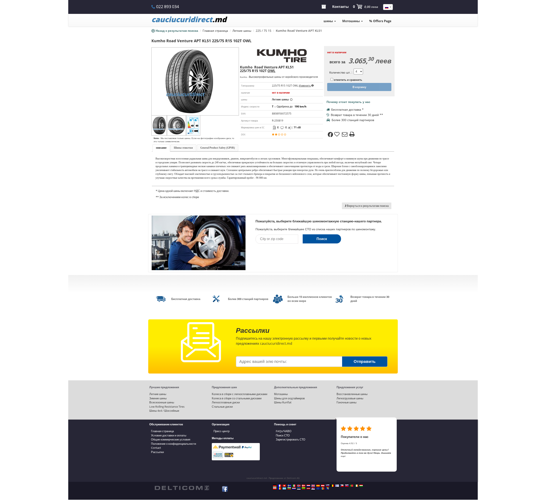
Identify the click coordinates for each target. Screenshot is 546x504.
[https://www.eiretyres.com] (356, 486)
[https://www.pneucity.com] (351, 486)
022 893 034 (167, 6)
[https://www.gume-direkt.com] (327, 486)
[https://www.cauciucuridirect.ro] (279, 488)
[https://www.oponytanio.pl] (274, 488)
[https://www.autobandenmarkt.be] (332, 486)
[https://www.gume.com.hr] (294, 488)
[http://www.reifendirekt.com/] (318, 488)
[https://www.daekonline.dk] (303, 486)
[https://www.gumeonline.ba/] (327, 488)
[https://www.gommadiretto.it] (294, 486)
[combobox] (388, 7)
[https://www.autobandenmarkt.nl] (308, 486)
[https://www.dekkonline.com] (299, 486)
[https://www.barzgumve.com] (289, 488)
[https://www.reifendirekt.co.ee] (299, 488)
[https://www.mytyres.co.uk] (313, 486)
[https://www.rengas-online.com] (337, 486)
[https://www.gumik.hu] (361, 486)
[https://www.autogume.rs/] (313, 488)
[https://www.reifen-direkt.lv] (308, 488)
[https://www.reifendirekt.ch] (284, 486)
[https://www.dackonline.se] (289, 486)
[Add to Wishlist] (337, 134)
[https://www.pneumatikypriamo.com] (347, 486)
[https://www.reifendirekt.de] (274, 486)
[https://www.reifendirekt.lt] (303, 488)
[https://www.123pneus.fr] (279, 486)
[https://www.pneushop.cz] (342, 486)
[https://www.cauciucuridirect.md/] (322, 488)
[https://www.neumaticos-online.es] (318, 486)
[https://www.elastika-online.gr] (284, 488)
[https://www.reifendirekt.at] (322, 486)
